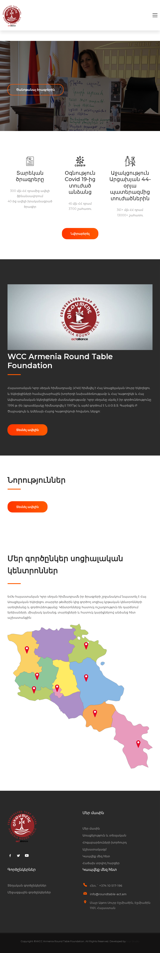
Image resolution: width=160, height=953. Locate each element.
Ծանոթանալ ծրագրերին (35, 90)
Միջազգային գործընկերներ (29, 892)
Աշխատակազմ (94, 849)
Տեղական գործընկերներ (27, 885)
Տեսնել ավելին (27, 430)
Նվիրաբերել (80, 233)
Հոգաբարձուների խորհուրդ (104, 842)
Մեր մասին (91, 828)
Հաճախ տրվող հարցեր (101, 863)
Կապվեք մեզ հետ (96, 856)
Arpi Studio (132, 941)
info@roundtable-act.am (108, 894)
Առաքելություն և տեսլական (104, 835)
